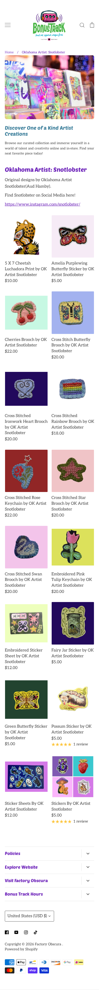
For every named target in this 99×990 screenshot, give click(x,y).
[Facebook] (7, 932)
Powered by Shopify (21, 949)
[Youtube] (16, 932)
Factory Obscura (48, 944)
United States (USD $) (27, 916)
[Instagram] (26, 932)
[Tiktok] (35, 932)
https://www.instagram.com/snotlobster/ (42, 204)
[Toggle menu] (7, 25)
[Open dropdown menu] (87, 853)
